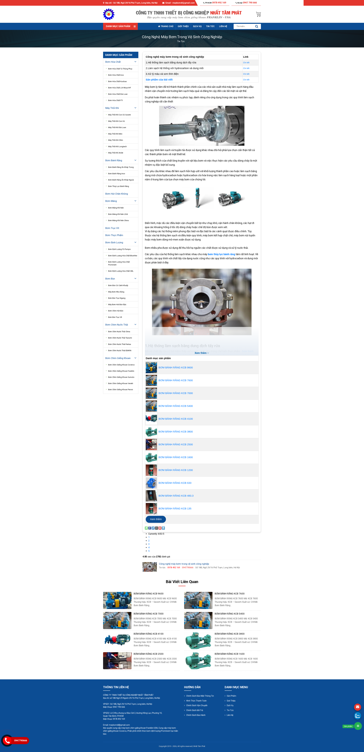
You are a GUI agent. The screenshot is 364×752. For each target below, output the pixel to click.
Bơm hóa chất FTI (115, 100)
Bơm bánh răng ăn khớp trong (121, 167)
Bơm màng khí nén (116, 208)
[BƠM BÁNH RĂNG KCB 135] (151, 508)
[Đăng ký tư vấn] (357, 707)
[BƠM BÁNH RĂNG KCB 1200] (151, 470)
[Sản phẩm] (358, 726)
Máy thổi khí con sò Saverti (119, 115)
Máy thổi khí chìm (115, 140)
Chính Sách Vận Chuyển (196, 705)
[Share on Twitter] (153, 527)
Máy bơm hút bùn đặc (117, 304)
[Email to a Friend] (156, 527)
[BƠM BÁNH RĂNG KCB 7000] (151, 393)
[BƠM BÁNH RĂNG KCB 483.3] (151, 495)
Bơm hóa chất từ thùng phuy (120, 69)
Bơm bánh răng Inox (116, 174)
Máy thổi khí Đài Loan (117, 127)
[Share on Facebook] (149, 527)
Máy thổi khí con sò (116, 121)
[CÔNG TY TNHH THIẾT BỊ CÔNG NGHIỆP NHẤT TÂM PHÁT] (108, 14)
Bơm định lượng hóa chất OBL (121, 271)
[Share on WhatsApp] (146, 527)
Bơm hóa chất (113, 61)
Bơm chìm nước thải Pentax (119, 344)
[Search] (256, 26)
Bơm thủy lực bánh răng (118, 186)
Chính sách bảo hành (195, 715)
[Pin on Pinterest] (160, 527)
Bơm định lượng (114, 242)
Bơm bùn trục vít (115, 317)
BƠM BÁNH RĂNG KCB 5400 (176, 406)
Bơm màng (111, 201)
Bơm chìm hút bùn (115, 311)
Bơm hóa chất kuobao (117, 81)
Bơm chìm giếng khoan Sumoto (121, 377)
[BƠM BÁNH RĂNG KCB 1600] (151, 457)
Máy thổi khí (112, 108)
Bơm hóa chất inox (116, 75)
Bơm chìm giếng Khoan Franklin (121, 371)
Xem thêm (156, 519)
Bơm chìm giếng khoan (118, 358)
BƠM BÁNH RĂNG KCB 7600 (176, 380)
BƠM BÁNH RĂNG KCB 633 (175, 482)
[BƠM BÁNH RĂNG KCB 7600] (151, 380)
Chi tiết (246, 62)
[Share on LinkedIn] (163, 527)
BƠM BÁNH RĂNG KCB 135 (175, 508)
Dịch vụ (197, 26)
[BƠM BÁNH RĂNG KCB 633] (151, 482)
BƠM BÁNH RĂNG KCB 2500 (176, 444)
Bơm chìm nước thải (116, 324)
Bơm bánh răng (113, 160)
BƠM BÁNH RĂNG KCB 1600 (176, 457)
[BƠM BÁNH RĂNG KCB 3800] (151, 431)
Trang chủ (166, 26)
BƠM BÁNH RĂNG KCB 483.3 (176, 495)
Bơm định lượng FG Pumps (119, 249)
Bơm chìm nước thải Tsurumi (120, 338)
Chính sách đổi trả (194, 710)
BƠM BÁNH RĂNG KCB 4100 (176, 418)
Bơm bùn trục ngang (116, 298)
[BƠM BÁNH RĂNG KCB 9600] (151, 367)
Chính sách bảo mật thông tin (200, 696)
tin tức (181, 41)
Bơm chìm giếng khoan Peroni (120, 389)
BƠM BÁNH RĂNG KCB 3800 (176, 431)
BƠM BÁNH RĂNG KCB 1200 (176, 470)
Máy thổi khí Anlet (115, 153)
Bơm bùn (110, 278)
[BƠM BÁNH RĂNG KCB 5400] (151, 405)
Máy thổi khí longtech (117, 146)
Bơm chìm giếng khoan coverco (121, 365)
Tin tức (210, 26)
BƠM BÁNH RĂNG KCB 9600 (176, 367)
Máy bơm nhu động (116, 292)
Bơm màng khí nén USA (118, 214)
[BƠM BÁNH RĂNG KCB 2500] (151, 444)
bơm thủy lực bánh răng (221, 254)
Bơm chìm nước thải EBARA (119, 350)
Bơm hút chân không (116, 193)
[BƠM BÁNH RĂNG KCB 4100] (151, 418)
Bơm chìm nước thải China (119, 331)
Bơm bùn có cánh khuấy (118, 285)
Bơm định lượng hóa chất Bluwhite (122, 256)
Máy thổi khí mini (115, 134)
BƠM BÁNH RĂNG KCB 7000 (176, 393)
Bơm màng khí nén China (118, 220)
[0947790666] (357, 715)
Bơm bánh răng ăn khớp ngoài (121, 180)
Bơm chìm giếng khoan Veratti (120, 383)
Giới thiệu (183, 26)
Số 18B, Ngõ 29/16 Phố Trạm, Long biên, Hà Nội (135, 3)
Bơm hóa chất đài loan (118, 94)
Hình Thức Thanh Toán (196, 701)
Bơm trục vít (112, 228)
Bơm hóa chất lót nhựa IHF (119, 88)
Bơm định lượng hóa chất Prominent (119, 263)
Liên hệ (223, 26)
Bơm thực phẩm (114, 235)
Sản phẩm (231, 696)
